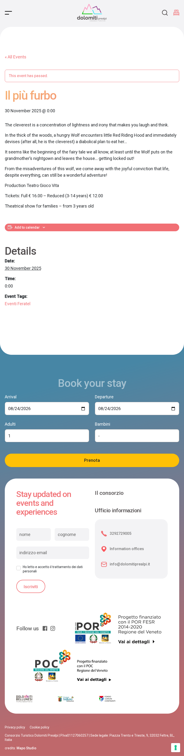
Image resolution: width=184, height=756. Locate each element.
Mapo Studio (26, 748)
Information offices (127, 549)
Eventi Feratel (17, 303)
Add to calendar (27, 227)
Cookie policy (39, 727)
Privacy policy (15, 727)
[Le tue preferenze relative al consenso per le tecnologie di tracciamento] (175, 747)
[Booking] (176, 13)
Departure (104, 396)
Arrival (11, 396)
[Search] (165, 13)
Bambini (102, 424)
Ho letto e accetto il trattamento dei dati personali (53, 569)
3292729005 (120, 533)
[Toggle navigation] (8, 13)
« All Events (15, 56)
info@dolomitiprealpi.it (130, 564)
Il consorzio (109, 493)
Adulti (10, 424)
